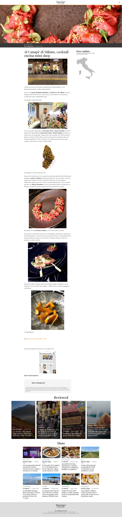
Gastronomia (67, 429)
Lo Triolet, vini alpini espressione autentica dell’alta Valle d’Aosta (22, 433)
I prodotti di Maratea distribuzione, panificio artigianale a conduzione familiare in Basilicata (70, 466)
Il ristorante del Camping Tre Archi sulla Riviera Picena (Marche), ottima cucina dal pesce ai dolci (51, 468)
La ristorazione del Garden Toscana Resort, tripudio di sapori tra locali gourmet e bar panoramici (98, 431)
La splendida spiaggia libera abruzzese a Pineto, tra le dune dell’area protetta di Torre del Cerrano (31, 494)
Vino (14, 427)
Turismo (44, 486)
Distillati (40, 425)
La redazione (41, 427)
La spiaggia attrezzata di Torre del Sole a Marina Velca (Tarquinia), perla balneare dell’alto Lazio (50, 493)
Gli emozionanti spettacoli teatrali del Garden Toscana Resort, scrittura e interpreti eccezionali (32, 468)
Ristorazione (28, 44)
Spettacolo (26, 459)
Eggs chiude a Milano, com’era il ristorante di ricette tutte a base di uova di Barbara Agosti (90, 493)
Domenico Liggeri (17, 429)
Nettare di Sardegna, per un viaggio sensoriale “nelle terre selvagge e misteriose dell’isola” (48, 432)
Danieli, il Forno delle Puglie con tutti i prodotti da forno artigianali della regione (70, 493)
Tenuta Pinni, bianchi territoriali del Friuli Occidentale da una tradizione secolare (88, 468)
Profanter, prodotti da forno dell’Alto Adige (72, 434)
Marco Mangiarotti (28, 46)
